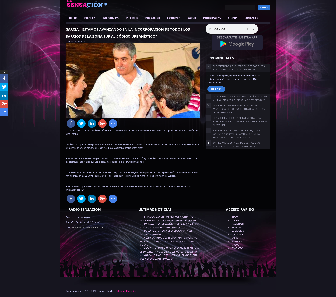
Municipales (212, 18)
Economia (173, 18)
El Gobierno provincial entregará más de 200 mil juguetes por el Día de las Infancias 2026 (240, 98)
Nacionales (111, 18)
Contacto (251, 18)
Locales (90, 18)
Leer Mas (216, 89)
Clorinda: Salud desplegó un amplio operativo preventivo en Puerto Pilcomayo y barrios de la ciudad (168, 241)
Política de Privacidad (126, 291)
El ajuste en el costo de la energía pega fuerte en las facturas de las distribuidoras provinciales (240, 121)
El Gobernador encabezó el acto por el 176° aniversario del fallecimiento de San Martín (239, 68)
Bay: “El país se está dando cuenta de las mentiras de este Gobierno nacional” (236, 145)
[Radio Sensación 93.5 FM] (107, 4)
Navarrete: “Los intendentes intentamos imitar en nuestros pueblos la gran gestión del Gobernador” (239, 109)
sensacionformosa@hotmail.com (88, 227)
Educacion (152, 18)
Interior (132, 18)
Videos (233, 18)
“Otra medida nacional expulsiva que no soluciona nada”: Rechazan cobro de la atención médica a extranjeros (236, 134)
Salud (191, 18)
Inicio (73, 18)
